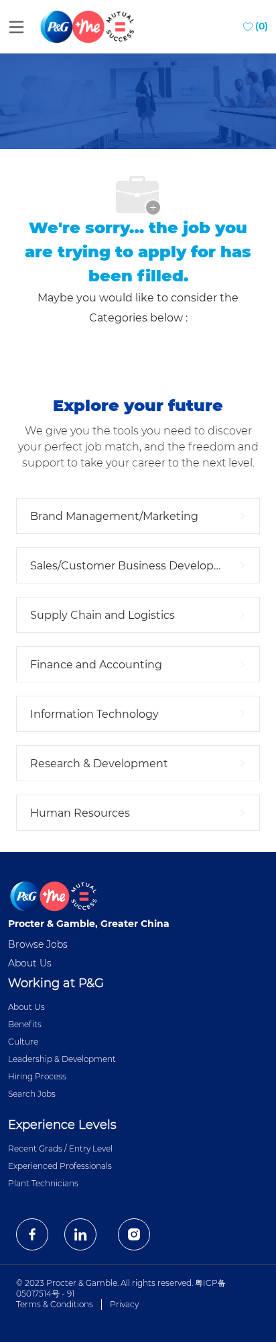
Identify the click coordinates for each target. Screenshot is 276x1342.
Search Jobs (32, 1094)
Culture (23, 1042)
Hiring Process (37, 1076)
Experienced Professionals (60, 1166)
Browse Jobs (38, 944)
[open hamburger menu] (16, 26)
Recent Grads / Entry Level (60, 1149)
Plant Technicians (43, 1183)
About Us (30, 963)
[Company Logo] (88, 26)
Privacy (124, 1304)
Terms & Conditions (54, 1304)
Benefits (25, 1024)
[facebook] (32, 1234)
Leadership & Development (62, 1059)
